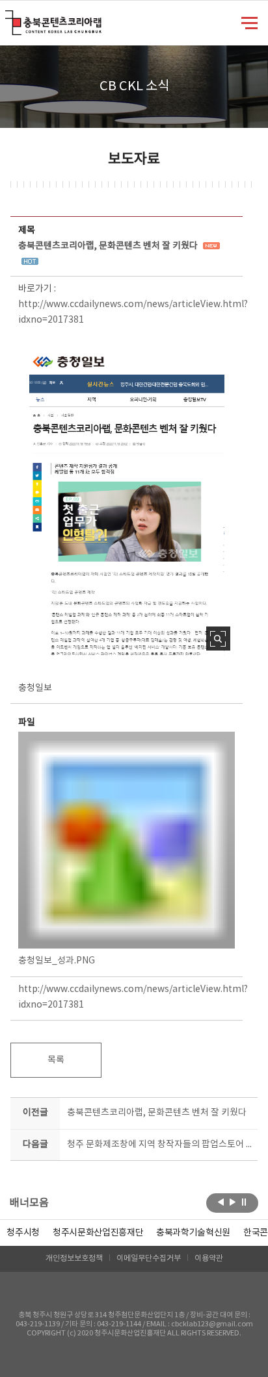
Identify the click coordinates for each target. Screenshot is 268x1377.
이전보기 (221, 1201)
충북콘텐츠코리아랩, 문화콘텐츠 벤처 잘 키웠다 (157, 1113)
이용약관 (208, 1258)
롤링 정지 (244, 1201)
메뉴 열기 (249, 22)
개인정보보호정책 (74, 1258)
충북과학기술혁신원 (193, 1233)
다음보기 (232, 1201)
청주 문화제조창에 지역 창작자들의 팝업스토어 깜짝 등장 (159, 1144)
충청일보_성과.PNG (56, 961)
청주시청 (23, 1233)
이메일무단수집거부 (148, 1258)
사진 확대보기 (218, 638)
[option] (23, 1233)
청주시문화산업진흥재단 (98, 1233)
